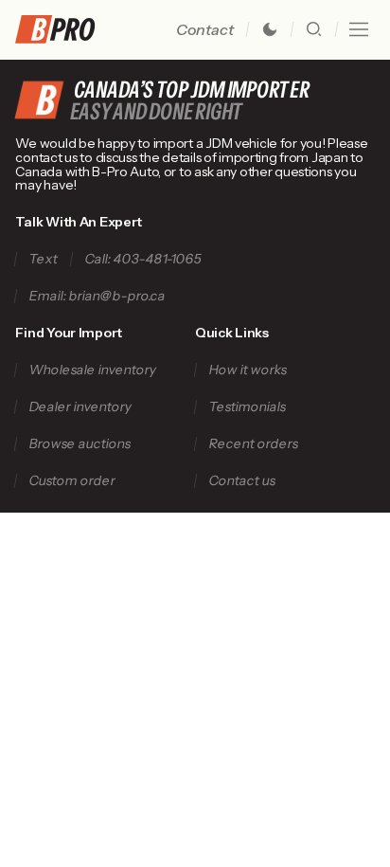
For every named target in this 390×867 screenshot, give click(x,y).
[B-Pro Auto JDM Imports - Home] (62, 29)
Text (44, 259)
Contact (205, 29)
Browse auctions (80, 444)
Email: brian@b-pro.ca (98, 296)
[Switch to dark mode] (270, 29)
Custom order (72, 481)
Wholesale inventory (93, 370)
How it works (247, 370)
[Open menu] (359, 29)
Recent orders (253, 444)
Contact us (241, 481)
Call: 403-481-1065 (144, 259)
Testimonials (247, 407)
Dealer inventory (80, 407)
